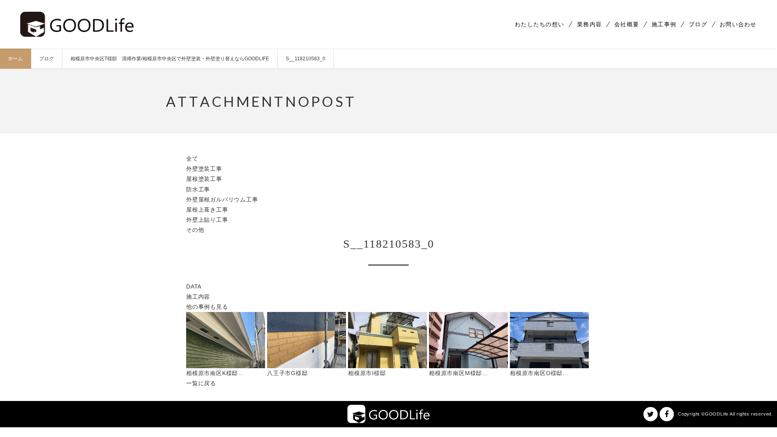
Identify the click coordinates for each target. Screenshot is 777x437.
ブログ (698, 24)
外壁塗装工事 (204, 168)
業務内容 (589, 24)
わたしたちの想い (539, 24)
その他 (195, 230)
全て (192, 158)
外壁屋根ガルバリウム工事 (222, 199)
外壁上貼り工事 (207, 219)
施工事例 (664, 24)
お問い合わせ (738, 24)
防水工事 (198, 189)
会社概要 (626, 24)
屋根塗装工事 (204, 179)
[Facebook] (667, 414)
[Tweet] (650, 414)
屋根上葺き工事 (207, 209)
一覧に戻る (201, 383)
